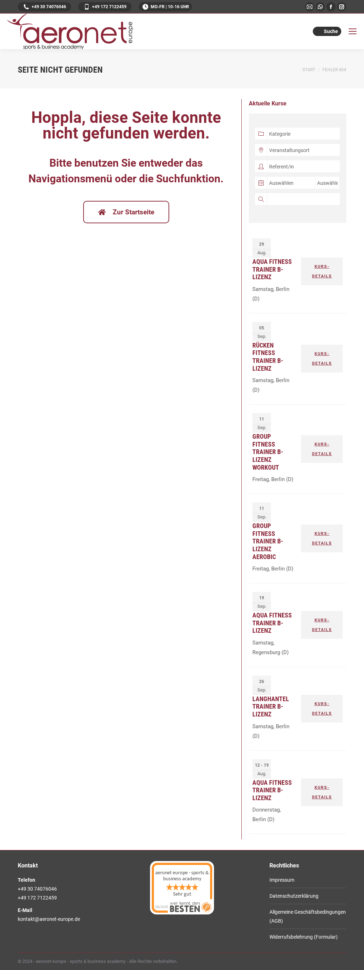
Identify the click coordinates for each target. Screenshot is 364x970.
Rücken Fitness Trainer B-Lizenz (267, 356)
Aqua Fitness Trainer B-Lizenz (272, 269)
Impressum (281, 880)
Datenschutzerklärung (293, 896)
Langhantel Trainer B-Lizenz (270, 706)
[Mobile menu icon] (352, 31)
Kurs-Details (322, 271)
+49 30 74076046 (49, 6)
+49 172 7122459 (109, 6)
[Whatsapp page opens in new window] (320, 6)
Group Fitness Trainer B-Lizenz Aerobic (267, 541)
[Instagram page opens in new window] (341, 6)
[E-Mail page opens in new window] (309, 6)
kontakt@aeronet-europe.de (49, 919)
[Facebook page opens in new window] (331, 6)
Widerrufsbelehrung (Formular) (303, 937)
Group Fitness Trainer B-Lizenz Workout (267, 452)
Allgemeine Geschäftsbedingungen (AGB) (307, 916)
